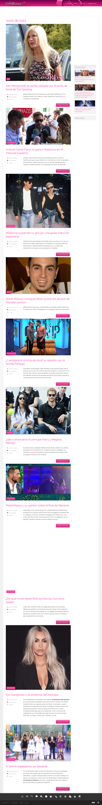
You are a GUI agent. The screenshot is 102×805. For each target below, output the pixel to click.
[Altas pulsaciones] (22, 796)
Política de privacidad (14, 802)
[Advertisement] (51, 11)
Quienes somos (92, 3)
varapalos (33, 452)
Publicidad (21, 802)
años (38, 307)
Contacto (82, 3)
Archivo (69, 3)
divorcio (63, 96)
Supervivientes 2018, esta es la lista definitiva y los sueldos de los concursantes (84, 109)
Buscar (76, 3)
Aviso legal (26, 802)
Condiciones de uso (6, 802)
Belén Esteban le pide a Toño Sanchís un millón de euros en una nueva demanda (84, 79)
